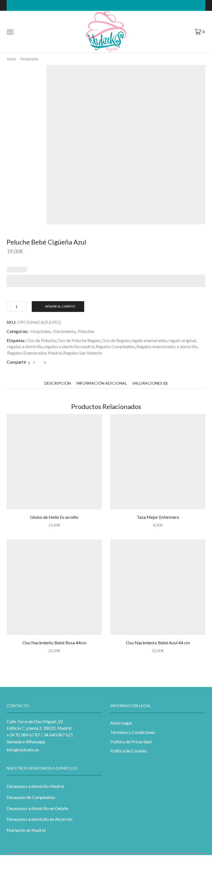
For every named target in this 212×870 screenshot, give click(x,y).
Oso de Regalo (115, 340)
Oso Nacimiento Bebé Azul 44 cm (158, 642)
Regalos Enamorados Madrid (34, 352)
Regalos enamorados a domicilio (166, 346)
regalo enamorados (149, 340)
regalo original (182, 340)
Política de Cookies (128, 750)
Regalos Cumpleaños (115, 346)
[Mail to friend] (39, 362)
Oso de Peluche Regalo (78, 340)
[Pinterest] (33, 362)
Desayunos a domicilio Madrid (35, 786)
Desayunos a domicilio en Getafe (37, 808)
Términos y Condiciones (132, 732)
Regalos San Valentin (82, 352)
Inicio (11, 58)
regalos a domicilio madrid (69, 346)
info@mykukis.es (23, 749)
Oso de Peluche (41, 340)
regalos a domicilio (25, 346)
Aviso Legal (121, 722)
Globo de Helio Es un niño (54, 517)
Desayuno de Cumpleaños (31, 797)
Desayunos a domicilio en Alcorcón (39, 819)
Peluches (86, 331)
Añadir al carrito (60, 306)
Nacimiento (64, 331)
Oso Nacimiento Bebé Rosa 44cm (54, 642)
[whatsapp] (44, 362)
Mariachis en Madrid (26, 830)
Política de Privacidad (131, 741)
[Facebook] (28, 362)
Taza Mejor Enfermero (158, 517)
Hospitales (40, 331)
